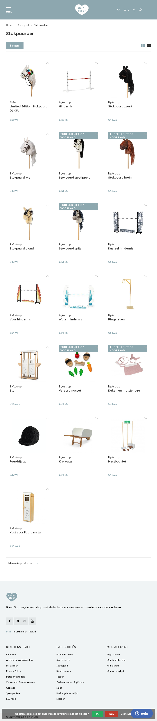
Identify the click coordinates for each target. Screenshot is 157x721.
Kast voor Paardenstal (25, 532)
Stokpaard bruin (120, 177)
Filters (15, 45)
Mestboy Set (117, 461)
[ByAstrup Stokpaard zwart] (127, 80)
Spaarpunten (13, 693)
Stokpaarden (41, 25)
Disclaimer (12, 665)
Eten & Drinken (64, 654)
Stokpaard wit (20, 177)
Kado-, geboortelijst (67, 693)
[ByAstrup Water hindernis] (78, 293)
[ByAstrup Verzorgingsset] (78, 364)
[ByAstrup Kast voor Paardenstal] (29, 506)
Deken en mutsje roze (124, 390)
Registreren (113, 654)
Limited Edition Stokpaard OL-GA (28, 108)
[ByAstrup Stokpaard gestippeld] (78, 151)
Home (9, 25)
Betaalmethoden (15, 676)
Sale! (59, 687)
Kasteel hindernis (120, 248)
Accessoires (63, 660)
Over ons (11, 654)
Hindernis (66, 106)
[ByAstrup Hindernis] (78, 80)
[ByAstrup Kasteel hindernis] (127, 222)
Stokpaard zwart (120, 106)
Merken (60, 698)
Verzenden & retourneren (20, 682)
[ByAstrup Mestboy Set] (127, 435)
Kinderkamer (63, 671)
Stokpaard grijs (70, 248)
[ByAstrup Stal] (29, 364)
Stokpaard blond (22, 248)
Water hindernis (70, 319)
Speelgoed (23, 25)
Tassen (60, 676)
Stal (12, 390)
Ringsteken (116, 319)
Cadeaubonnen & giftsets (70, 682)
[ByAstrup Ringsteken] (127, 293)
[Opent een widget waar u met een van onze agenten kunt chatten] (141, 714)
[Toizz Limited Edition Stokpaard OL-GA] (29, 80)
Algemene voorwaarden (19, 660)
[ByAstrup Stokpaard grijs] (78, 222)
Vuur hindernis (20, 319)
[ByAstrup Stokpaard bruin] (127, 151)
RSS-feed (11, 698)
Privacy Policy (13, 671)
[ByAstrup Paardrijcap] (29, 435)
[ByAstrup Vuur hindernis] (29, 293)
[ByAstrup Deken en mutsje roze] (127, 364)
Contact (10, 687)
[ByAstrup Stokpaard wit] (29, 151)
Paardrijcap (18, 461)
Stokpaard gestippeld (74, 177)
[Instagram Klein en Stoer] (17, 621)
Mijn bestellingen (116, 660)
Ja (97, 714)
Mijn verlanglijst (115, 671)
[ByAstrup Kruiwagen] (78, 435)
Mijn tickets (113, 665)
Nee (111, 714)
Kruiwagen (66, 461)
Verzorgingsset (70, 390)
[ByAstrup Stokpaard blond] (29, 222)
